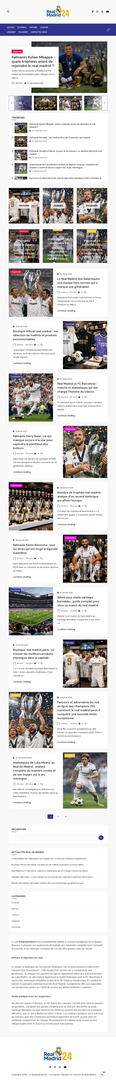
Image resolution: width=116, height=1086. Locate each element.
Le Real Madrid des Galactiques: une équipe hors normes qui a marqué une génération (78, 283)
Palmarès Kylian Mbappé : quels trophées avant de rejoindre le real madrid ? (33, 61)
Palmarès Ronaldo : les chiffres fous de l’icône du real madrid (59, 137)
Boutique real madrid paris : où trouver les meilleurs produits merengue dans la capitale (33, 654)
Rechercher (19, 829)
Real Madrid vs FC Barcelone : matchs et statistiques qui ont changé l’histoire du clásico (77, 387)
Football (22, 27)
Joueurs (44, 27)
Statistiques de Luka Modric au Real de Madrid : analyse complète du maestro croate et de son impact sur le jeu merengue (34, 770)
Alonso (19, 83)
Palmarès (23, 32)
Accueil (11, 27)
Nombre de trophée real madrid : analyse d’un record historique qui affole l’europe (79, 496)
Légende (11, 32)
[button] (11, 103)
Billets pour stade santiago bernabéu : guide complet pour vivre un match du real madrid (78, 601)
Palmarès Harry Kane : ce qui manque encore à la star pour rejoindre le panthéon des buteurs (33, 442)
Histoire (33, 27)
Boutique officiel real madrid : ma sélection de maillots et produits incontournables (35, 335)
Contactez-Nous (39, 32)
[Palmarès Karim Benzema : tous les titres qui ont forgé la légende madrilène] (85, 559)
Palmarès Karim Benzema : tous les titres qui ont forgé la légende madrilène (35, 549)
